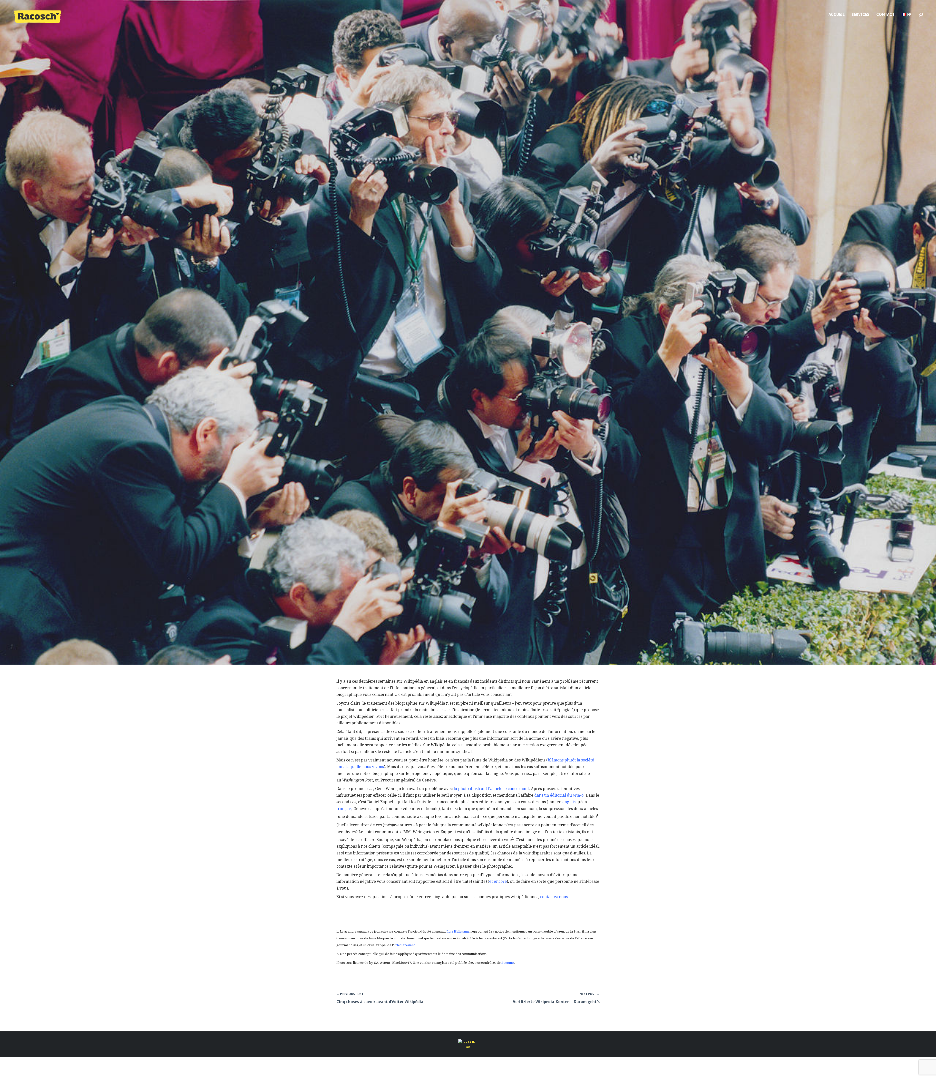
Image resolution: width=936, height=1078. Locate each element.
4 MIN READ (468, 1063)
